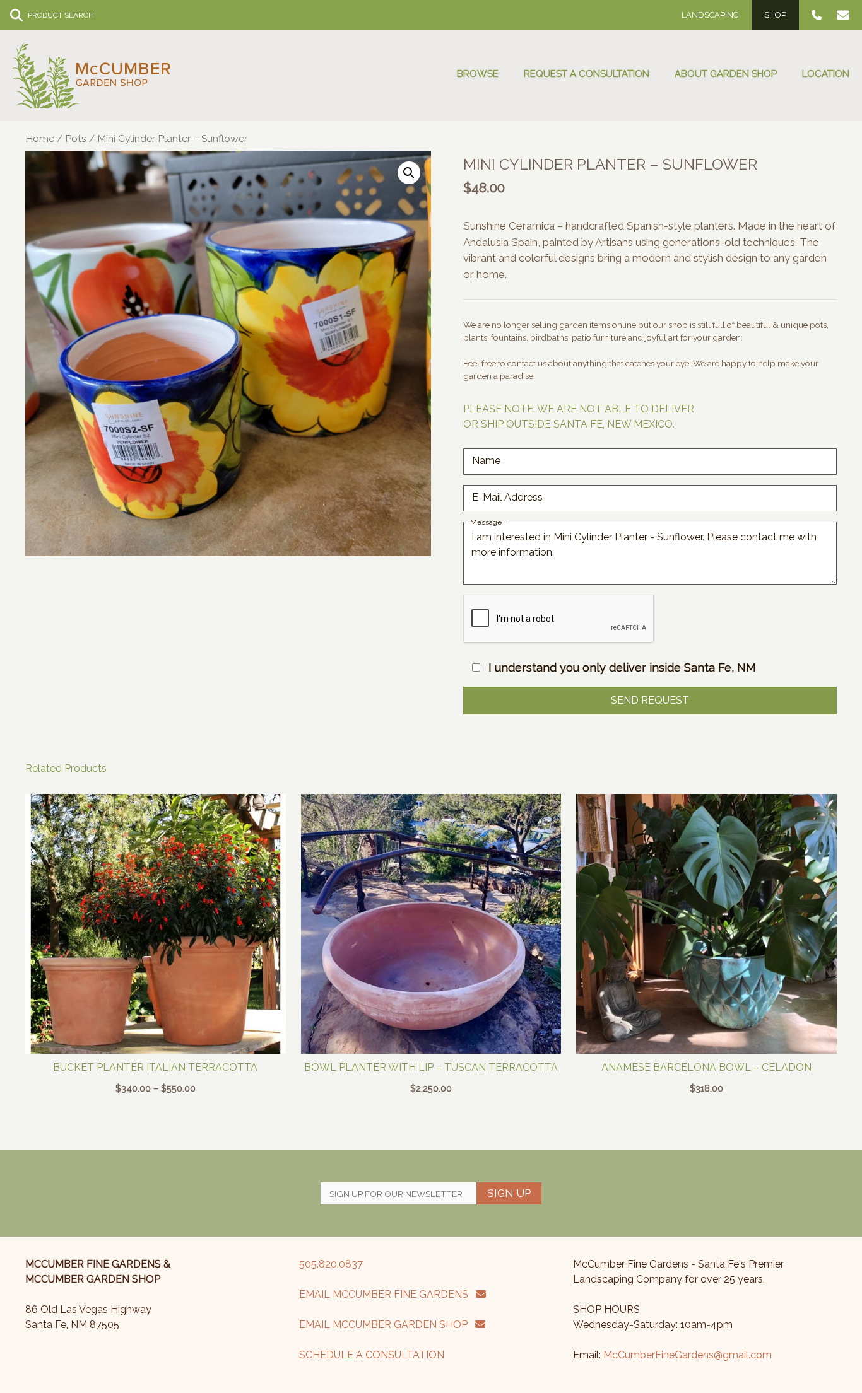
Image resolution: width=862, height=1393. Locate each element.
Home (39, 138)
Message (486, 522)
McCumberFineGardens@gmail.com (687, 1355)
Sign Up (509, 1193)
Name (486, 461)
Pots (75, 138)
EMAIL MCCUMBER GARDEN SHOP (387, 1325)
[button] (409, 172)
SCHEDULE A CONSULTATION (371, 1355)
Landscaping (710, 15)
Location (825, 73)
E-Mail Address (507, 497)
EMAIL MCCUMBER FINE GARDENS (387, 1294)
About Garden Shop (726, 73)
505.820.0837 (331, 1264)
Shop (775, 15)
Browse (478, 73)
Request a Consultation (586, 73)
